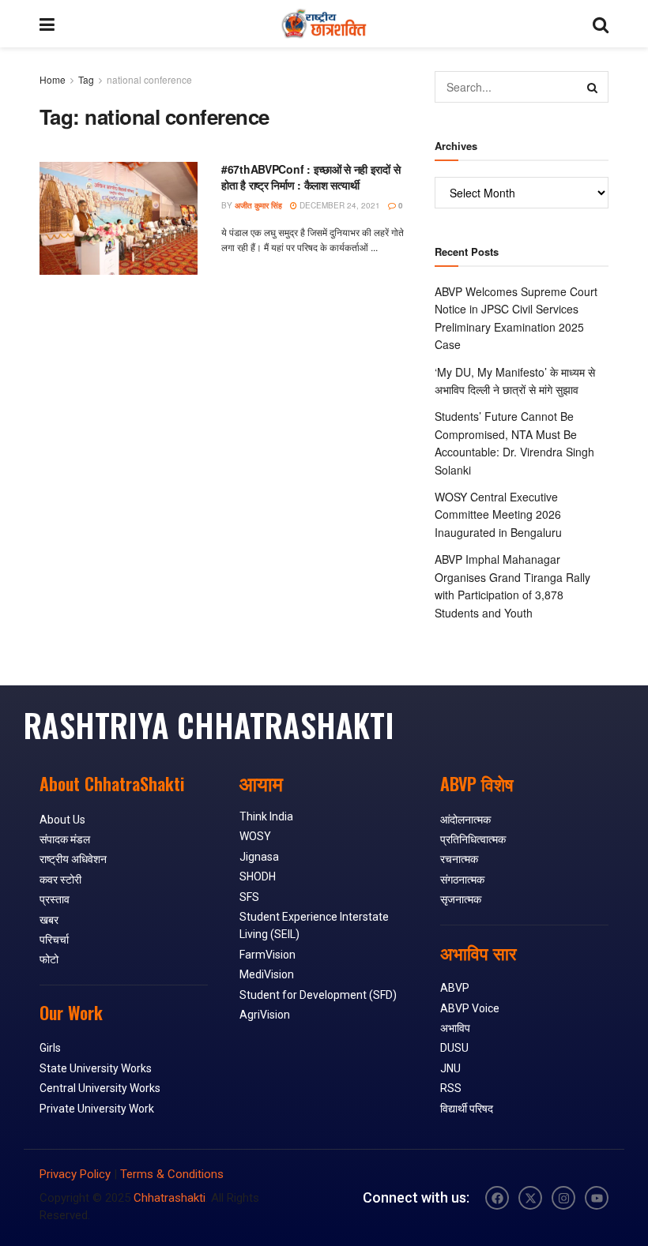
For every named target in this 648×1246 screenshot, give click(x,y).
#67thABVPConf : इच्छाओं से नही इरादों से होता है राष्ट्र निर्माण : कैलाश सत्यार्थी (310, 177)
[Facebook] (497, 1198)
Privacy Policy (75, 1174)
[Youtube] (596, 1198)
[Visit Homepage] (324, 23)
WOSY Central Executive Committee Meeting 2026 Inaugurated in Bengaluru (498, 514)
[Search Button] (600, 23)
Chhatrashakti (169, 1198)
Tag (86, 79)
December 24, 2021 (338, 205)
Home (53, 79)
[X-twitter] (530, 1198)
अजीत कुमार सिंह (258, 205)
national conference (149, 79)
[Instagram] (563, 1198)
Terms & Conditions (172, 1174)
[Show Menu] (47, 23)
